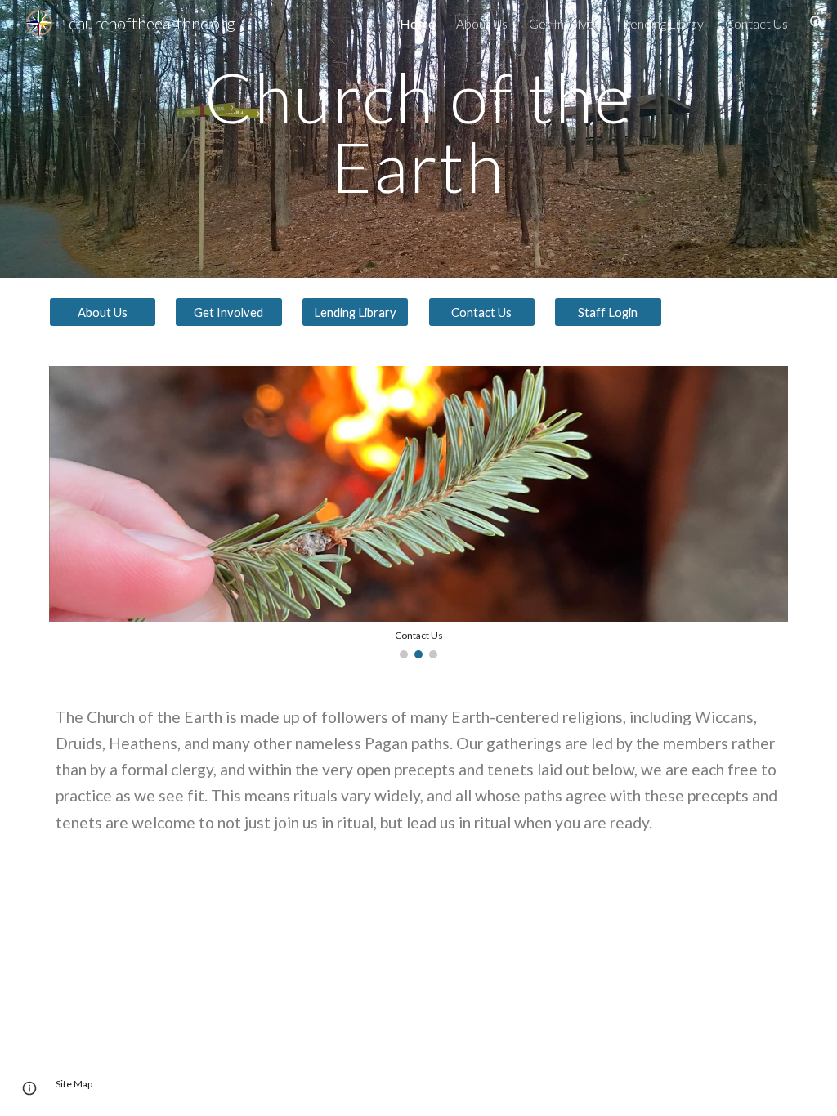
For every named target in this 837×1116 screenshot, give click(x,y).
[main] (418, 139)
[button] (817, 22)
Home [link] (417, 23)
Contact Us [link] (756, 23)
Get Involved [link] (565, 23)
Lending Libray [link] (663, 23)
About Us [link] (482, 23)
